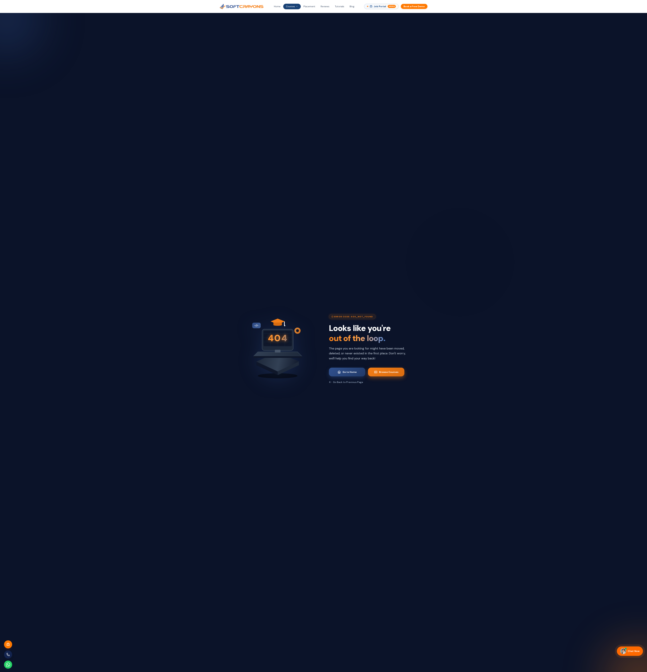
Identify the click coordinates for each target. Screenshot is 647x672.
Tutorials (339, 6)
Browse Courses (388, 372)
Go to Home (350, 372)
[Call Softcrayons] (8, 654)
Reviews (325, 6)
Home (277, 6)
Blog (352, 6)
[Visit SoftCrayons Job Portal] (8, 644)
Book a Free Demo (414, 6)
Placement (309, 6)
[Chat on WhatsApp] (8, 665)
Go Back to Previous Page (348, 382)
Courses (290, 6)
